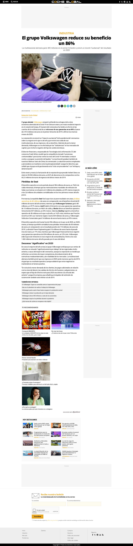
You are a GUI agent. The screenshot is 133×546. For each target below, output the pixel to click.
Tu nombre (35, 500)
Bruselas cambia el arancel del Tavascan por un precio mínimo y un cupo (70, 433)
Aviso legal (70, 538)
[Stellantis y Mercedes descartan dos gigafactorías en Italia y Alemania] (28, 442)
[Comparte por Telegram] (68, 106)
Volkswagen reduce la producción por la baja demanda (38, 293)
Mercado (36, 428)
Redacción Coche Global (29, 115)
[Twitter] (122, 2)
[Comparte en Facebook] (59, 106)
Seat (49, 111)
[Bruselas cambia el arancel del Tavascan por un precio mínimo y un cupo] (56, 434)
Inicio (23, 530)
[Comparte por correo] (74, 106)
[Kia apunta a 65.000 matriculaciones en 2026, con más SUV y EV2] (56, 425)
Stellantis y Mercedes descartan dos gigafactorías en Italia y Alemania (41, 443)
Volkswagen (35, 111)
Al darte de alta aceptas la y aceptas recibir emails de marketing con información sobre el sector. (63, 520)
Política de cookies (72, 540)
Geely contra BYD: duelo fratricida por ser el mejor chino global (42, 425)
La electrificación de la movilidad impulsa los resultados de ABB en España (41, 453)
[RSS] (130, 2)
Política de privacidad (73, 535)
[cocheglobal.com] (66, 2)
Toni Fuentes (42, 437)
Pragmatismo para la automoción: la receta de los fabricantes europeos (42, 433)
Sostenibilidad (65, 456)
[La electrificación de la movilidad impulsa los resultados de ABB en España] (28, 453)
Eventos (43, 530)
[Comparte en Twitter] (62, 106)
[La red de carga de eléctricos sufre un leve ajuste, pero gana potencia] (56, 442)
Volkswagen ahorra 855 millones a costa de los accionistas (39, 296)
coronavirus (43, 111)
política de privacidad (52, 520)
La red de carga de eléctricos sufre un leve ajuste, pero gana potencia (69, 443)
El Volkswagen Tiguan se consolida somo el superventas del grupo (41, 284)
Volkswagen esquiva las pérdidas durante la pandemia (38, 298)
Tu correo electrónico (73, 500)
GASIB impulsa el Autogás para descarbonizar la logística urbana (70, 452)
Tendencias (64, 447)
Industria (36, 437)
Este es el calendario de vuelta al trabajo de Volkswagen (38, 287)
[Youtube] (127, 2)
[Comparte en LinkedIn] (71, 106)
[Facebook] (119, 2)
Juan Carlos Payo (70, 428)
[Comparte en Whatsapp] (65, 106)
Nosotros (70, 533)
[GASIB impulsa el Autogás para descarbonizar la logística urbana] (56, 453)
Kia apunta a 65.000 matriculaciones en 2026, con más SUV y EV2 (70, 425)
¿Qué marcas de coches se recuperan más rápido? (36, 301)
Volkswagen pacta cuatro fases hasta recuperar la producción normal (42, 290)
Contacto (70, 530)
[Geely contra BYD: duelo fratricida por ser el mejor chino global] (28, 425)
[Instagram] (124, 2)
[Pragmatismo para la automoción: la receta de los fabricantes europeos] (28, 434)
